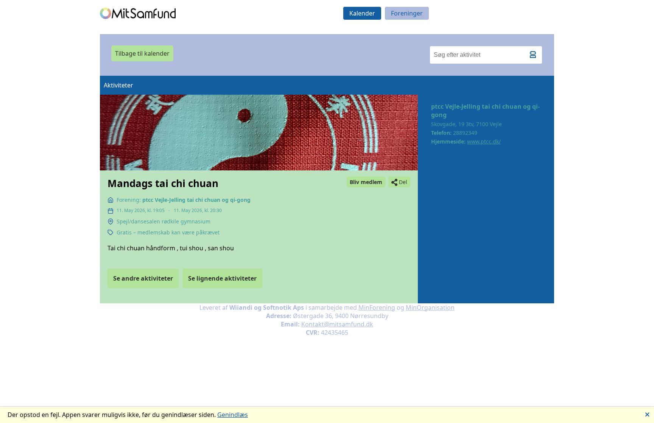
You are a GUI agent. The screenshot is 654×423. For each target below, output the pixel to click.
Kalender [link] (362, 13)
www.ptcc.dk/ (484, 141)
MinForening (376, 307)
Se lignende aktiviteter (222, 278)
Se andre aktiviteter (143, 278)
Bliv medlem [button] (366, 182)
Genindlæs (232, 415)
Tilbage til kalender (142, 53)
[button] (534, 56)
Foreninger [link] (407, 13)
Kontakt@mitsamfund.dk (337, 324)
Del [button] (403, 182)
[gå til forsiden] (138, 13)
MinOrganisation (430, 307)
